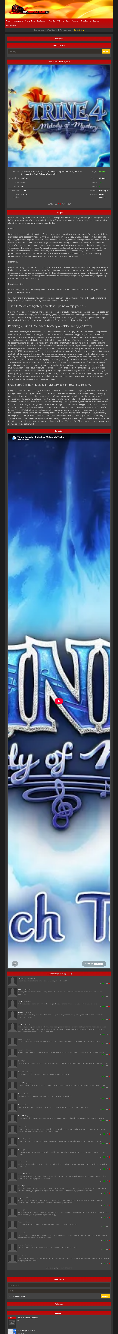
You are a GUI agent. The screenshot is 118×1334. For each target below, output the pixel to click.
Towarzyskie (11, 26)
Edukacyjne (41, 21)
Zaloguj (105, 1296)
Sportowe (66, 21)
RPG (58, 21)
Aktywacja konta (65, 30)
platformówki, (45, 171)
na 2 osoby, (70, 171)
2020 (27, 195)
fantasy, (36, 171)
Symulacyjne (86, 21)
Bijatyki (52, 21)
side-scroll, (34, 174)
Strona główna (39, 30)
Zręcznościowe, (27, 171)
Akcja (8, 21)
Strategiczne (17, 21)
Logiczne (96, 21)
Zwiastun (59, 431)
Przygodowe (30, 21)
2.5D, (82, 171)
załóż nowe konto (18, 1296)
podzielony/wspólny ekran (48, 174)
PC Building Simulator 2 (26, 1330)
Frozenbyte (103, 190)
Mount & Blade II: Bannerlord (28, 1318)
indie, (77, 171)
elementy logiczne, (57, 171)
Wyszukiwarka (52, 30)
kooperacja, (25, 174)
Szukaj (105, 51)
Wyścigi (75, 21)
